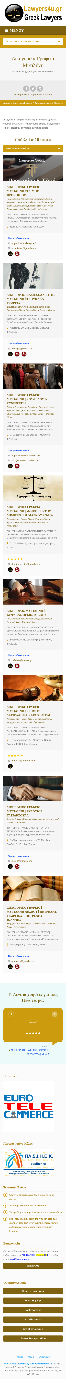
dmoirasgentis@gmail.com (26, 564)
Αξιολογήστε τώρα (18, 238)
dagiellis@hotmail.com (24, 760)
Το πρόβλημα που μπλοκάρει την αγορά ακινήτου (35, 1212)
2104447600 (34, 1255)
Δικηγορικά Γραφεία (22, 103)
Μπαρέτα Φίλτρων (17, 148)
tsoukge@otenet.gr (22, 348)
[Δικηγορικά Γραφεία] (10, 253)
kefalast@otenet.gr (22, 660)
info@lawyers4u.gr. (20, 1259)
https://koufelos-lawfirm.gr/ (26, 455)
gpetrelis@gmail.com (23, 961)
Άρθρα (31, 1357)
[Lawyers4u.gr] (33, 13)
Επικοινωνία (44, 1357)
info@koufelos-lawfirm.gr (25, 460)
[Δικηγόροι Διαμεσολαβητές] (24, 354)
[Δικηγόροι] (17, 253)
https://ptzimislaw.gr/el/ (24, 243)
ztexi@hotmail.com (22, 860)
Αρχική (6, 103)
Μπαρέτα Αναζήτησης (24, 41)
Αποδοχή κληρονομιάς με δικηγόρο (28, 1205)
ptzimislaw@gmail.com (24, 248)
